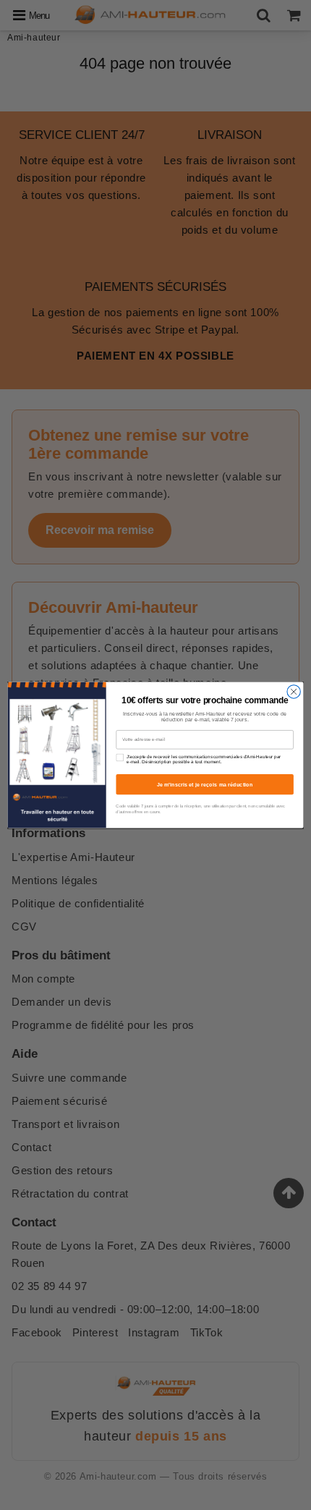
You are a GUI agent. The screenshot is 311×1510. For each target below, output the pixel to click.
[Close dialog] (293, 691)
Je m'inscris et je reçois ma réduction (205, 784)
